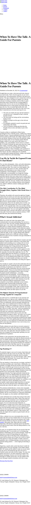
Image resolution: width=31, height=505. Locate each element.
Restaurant (6, 8)
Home (5, 5)
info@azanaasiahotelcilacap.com (8, 477)
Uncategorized (23, 90)
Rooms (5, 6)
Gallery (5, 11)
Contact (5, 9)
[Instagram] (1, 484)
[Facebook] (0, 484)
